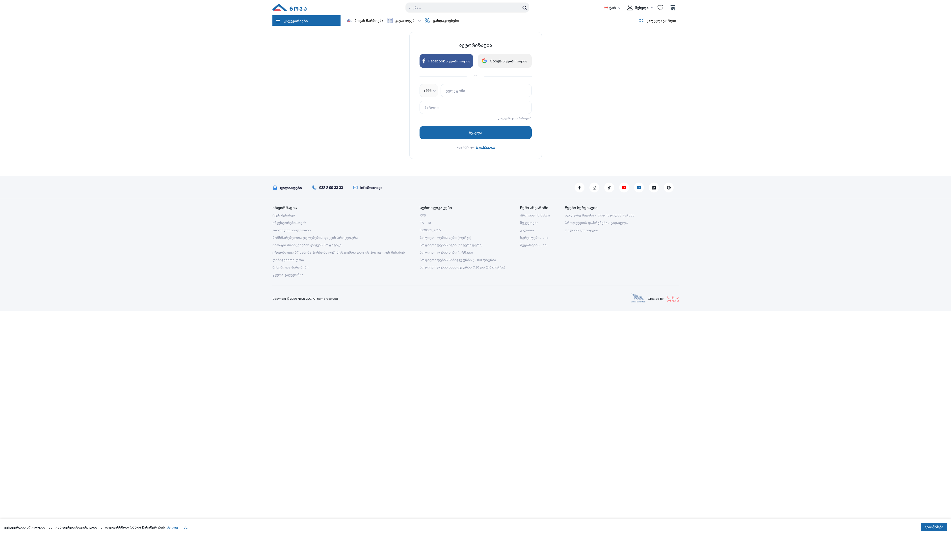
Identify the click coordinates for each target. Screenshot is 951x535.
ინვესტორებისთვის (289, 223)
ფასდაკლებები (445, 21)
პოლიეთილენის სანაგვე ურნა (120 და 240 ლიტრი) (462, 267)
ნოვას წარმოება (369, 21)
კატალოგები (406, 21)
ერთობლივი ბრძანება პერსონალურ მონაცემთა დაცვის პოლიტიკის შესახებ (338, 252)
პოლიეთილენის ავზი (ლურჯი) (445, 238)
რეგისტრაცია (485, 147)
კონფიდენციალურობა (291, 230)
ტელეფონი (455, 90)
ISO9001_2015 (430, 230)
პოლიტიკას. (177, 527)
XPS (423, 215)
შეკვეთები (529, 223)
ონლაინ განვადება (581, 230)
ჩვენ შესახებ (283, 215)
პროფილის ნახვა (535, 215)
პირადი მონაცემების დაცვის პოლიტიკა (307, 245)
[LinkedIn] (654, 187)
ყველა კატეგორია (287, 275)
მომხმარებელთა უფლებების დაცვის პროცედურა (315, 238)
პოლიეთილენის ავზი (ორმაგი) (446, 252)
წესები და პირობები (290, 267)
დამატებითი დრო (288, 260)
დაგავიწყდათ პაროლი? (515, 118)
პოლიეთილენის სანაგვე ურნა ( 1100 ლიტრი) (458, 260)
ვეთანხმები (934, 527)
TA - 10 (425, 223)
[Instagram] (594, 187)
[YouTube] (624, 187)
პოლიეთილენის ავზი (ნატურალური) (451, 245)
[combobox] (429, 90)
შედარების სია (533, 245)
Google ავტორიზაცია (508, 61)
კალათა (527, 230)
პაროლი (431, 107)
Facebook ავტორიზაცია (449, 61)
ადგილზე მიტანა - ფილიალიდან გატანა (599, 215)
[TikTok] (609, 187)
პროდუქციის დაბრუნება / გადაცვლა (596, 223)
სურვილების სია (534, 238)
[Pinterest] (669, 187)
